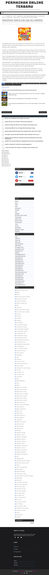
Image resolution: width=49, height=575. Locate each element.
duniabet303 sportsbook (22, 344)
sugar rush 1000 (17, 17)
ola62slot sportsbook (22, 454)
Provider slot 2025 (21, 473)
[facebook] (15, 537)
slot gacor (19, 499)
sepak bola (19, 478)
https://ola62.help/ (19, 277)
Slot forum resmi (21, 497)
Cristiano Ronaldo (21, 301)
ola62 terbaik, (25, 23)
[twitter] (18, 537)
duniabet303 (19, 322)
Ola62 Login (17, 242)
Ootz (16, 211)
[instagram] (21, 537)
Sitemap (16, 565)
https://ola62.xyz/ (19, 258)
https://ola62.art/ (19, 268)
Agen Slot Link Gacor (21, 290)
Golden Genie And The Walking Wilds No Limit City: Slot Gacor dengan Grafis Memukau (26, 94)
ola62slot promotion (21, 450)
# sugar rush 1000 (17, 84)
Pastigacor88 (19, 458)
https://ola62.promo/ (19, 263)
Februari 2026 (5, 152)
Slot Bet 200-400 (21, 488)
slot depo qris (20, 495)
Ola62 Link (17, 238)
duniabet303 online (19, 249)
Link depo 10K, (16, 23)
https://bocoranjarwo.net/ (21, 272)
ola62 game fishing (21, 398)
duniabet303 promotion (22, 339)
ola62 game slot (20, 402)
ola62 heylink (18, 245)
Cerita (16, 224)
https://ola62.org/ (19, 275)
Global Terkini (18, 219)
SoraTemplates (21, 571)
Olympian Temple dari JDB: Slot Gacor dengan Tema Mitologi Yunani (21, 124)
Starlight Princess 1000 (22, 508)
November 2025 (5, 153)
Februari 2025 (5, 161)
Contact (15, 562)
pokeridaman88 (20, 471)
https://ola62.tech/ (19, 282)
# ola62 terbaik (20, 83)
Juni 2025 (4, 155)
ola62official (19, 428)
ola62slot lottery (21, 447)
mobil (17, 378)
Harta (16, 204)
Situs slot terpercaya (21, 484)
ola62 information (21, 409)
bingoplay (17, 213)
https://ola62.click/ (19, 261)
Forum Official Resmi (21, 348)
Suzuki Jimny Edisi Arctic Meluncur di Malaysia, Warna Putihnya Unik (21, 147)
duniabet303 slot (21, 342)
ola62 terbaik (19, 16)
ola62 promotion (20, 415)
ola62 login (19, 413)
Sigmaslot (17, 231)
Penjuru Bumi (18, 217)
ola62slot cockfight (21, 437)
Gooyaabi (34, 571)
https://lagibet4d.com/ (20, 254)
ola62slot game (20, 443)
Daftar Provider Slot (21, 303)
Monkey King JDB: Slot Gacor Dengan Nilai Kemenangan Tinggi (20, 128)
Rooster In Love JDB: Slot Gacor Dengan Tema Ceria (17, 118)
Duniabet (18, 320)
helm (17, 357)
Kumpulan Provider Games (23, 368)
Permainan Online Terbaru (24, 4)
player (18, 465)
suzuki (18, 512)
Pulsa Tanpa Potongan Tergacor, (34, 23)
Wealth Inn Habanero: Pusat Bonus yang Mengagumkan (18, 144)
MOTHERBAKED (20, 380)
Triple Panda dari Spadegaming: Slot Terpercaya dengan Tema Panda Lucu (26, 104)
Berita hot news (18, 220)
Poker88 (17, 210)
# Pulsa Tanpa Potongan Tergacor (32, 83)
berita (17, 294)
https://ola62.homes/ (19, 281)
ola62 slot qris (20, 424)
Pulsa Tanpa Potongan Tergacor (30, 16)
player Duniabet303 (21, 467)
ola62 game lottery (21, 400)
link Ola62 (19, 376)
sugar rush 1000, (16, 24)
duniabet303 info (19, 251)
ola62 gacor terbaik (19, 229)
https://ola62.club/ (19, 265)
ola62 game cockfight (22, 393)
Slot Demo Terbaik (21, 491)
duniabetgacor (20, 346)
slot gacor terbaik (21, 501)
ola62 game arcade (21, 389)
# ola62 (14, 83)
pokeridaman (19, 469)
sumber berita (18, 222)
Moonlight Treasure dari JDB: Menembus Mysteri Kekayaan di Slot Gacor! (22, 134)
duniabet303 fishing (21, 331)
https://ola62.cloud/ (19, 274)
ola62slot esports (21, 439)
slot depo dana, (10, 24)
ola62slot (17, 252)
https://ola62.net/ (19, 259)
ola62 (14, 16)
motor (17, 383)
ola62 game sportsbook (22, 404)
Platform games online (22, 462)
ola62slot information (22, 445)
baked (18, 292)
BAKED (16, 201)
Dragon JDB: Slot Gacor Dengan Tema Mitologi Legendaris (19, 121)
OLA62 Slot (17, 240)
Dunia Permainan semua (22, 309)
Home (3, 16)
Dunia (16, 203)
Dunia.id (17, 226)
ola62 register (20, 417)
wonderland (19, 514)
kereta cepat (19, 365)
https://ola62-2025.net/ (20, 256)
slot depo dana (9, 17)
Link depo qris (20, 374)
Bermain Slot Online (21, 298)
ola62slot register (21, 452)
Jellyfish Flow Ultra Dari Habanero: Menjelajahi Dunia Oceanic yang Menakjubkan (24, 141)
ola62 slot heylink (19, 243)
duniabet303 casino (21, 326)
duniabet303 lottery (21, 335)
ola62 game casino (21, 391)
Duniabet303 (18, 227)
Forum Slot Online (21, 350)
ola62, (21, 23)
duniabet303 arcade (21, 324)
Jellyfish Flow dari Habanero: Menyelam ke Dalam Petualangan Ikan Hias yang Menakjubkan (23, 138)
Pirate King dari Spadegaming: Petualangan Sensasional (22, 98)
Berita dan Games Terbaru (21, 215)
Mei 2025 (4, 156)
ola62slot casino (20, 434)
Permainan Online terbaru (23, 460)
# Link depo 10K (8, 83)
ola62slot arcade (20, 432)
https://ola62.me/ (19, 267)
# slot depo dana (8, 84)
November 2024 (5, 165)
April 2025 (4, 158)
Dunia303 (18, 318)
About (15, 560)
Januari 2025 (4, 162)
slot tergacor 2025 (19, 247)
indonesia (18, 359)
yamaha (18, 516)
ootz (17, 456)
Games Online (20, 352)
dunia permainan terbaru (23, 311)
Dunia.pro (19, 316)
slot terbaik (19, 503)
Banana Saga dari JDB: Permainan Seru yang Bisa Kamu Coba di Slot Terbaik (23, 131)
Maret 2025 (4, 159)
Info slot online (20, 361)
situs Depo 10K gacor (22, 482)
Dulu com (19, 307)
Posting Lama (43, 112)
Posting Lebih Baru (6, 112)
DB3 (17, 305)
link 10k (18, 370)
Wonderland (18, 208)
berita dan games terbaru (23, 296)
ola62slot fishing (20, 441)
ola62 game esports (21, 396)
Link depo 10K (9, 16)
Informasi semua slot (22, 363)
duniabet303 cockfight (22, 329)
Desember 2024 (5, 164)
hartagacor (19, 355)
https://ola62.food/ (19, 279)
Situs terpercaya (20, 486)
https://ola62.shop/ (19, 270)
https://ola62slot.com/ (20, 284)
